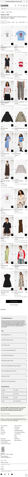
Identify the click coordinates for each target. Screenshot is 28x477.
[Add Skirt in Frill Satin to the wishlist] (26, 134)
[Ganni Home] (4, 6)
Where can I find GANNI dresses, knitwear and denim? (11, 365)
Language (2, 466)
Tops (17, 22)
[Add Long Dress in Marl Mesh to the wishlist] (26, 218)
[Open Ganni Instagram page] (1, 474)
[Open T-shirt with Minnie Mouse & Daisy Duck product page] (20, 254)
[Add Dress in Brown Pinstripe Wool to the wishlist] (13, 161)
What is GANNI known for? (6, 334)
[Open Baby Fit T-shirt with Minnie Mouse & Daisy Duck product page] (7, 90)
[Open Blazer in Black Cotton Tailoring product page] (7, 226)
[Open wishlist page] (18, 6)
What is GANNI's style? (6, 344)
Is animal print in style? (6, 375)
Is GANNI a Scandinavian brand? (7, 339)
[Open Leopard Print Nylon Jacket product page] (20, 117)
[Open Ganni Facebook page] (8, 474)
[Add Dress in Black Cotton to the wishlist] (13, 272)
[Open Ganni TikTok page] (5, 474)
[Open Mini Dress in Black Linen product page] (7, 63)
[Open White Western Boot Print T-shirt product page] (7, 198)
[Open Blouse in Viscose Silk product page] (20, 198)
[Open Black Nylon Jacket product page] (7, 117)
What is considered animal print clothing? (8, 370)
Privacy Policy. (16, 420)
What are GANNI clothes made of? (7, 355)
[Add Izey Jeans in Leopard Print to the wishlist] (26, 82)
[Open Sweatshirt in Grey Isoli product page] (20, 169)
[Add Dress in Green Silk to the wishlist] (13, 246)
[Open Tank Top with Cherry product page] (20, 63)
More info (12, 18)
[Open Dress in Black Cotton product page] (7, 281)
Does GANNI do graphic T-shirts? (7, 360)
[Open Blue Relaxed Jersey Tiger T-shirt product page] (20, 35)
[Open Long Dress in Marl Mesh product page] (20, 226)
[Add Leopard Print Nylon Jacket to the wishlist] (26, 108)
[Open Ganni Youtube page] (12, 474)
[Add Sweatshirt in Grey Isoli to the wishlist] (26, 161)
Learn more (12, 50)
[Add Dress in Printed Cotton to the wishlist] (26, 272)
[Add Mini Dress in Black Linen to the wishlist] (13, 55)
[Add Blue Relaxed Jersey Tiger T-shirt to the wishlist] (26, 27)
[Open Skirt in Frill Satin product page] (20, 142)
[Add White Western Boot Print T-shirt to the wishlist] (13, 190)
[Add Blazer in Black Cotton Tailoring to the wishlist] (13, 218)
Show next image (12, 35)
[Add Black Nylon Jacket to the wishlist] (13, 108)
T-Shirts (13, 22)
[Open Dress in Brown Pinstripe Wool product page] (7, 169)
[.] (14, 1)
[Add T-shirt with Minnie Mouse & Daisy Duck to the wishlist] (26, 246)
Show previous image (2, 35)
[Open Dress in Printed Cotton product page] (20, 281)
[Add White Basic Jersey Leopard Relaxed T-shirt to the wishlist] (13, 27)
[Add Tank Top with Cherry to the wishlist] (26, 55)
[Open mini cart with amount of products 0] (24, 6)
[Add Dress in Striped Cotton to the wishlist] (13, 134)
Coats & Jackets (22, 22)
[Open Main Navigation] (27, 6)
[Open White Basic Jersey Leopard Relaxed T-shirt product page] (7, 35)
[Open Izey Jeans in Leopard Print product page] (20, 90)
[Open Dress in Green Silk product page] (7, 254)
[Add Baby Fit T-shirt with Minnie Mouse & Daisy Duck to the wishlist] (13, 82)
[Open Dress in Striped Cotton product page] (7, 142)
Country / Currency (3, 460)
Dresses (8, 22)
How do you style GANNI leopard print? (8, 349)
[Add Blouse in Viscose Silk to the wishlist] (26, 190)
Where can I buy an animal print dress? (8, 380)
